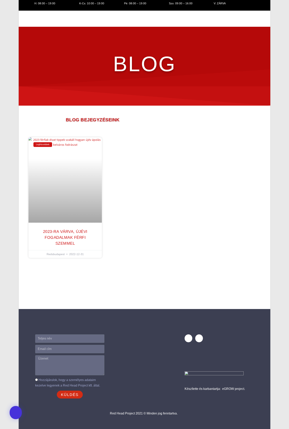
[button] (16, 412)
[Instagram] (199, 338)
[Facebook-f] (188, 338)
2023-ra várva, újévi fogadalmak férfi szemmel (65, 237)
